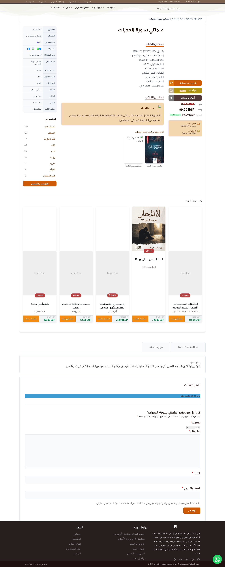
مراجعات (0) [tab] (156, 347)
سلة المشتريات (73, 548)
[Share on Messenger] (40, 49)
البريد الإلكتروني (191, 488)
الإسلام (175, 18)
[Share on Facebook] (28, 49)
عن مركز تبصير (137, 543)
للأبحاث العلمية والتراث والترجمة (168, 8)
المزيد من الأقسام (40, 183)
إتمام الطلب (75, 543)
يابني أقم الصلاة (40, 303)
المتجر (77, 553)
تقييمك (195, 422)
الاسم (196, 473)
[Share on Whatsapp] (38, 49)
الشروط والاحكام (136, 553)
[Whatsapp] (192, 559)
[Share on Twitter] (33, 49)
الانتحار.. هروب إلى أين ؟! (149, 259)
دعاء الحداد (147, 108)
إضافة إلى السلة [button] (176, 319)
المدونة (31, 2)
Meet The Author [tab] (188, 347)
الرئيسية (198, 18)
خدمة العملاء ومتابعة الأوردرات (129, 534)
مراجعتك (194, 431)
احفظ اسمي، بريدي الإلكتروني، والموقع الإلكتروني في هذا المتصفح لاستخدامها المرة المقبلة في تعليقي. (146, 503)
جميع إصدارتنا (74, 2)
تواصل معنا (139, 558)
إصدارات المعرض (57, 2)
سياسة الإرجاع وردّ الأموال (131, 539)
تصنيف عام (186, 18)
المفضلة (76, 539)
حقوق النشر (139, 548)
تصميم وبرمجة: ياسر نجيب (36, 564)
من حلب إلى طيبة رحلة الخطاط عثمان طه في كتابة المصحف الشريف (112, 307)
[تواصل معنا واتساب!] (217, 559)
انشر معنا (87, 2)
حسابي (43, 2)
